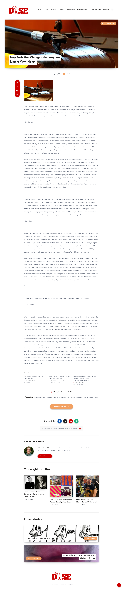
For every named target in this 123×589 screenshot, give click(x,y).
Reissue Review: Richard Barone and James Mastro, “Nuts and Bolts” (34, 494)
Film (46, 9)
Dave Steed (47, 397)
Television (53, 9)
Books (62, 9)
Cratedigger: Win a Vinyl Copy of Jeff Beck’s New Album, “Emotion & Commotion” (85, 378)
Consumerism (96, 9)
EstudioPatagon (68, 584)
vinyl (61, 400)
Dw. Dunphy (55, 397)
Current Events (82, 9)
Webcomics (71, 9)
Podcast (106, 9)
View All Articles (45, 456)
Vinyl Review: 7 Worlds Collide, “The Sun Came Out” (59, 377)
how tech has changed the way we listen (73, 397)
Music (40, 9)
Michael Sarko (92, 397)
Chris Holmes (38, 397)
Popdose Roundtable (65, 392)
